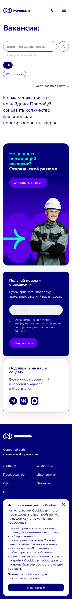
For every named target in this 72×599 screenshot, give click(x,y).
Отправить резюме (28, 182)
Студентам (45, 465)
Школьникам (46, 474)
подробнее (32, 578)
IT (4, 491)
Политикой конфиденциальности (33, 321)
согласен (55, 323)
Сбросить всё (14, 74)
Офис (7, 483)
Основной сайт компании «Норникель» (20, 451)
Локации (9, 465)
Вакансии (44, 483)
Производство (14, 474)
